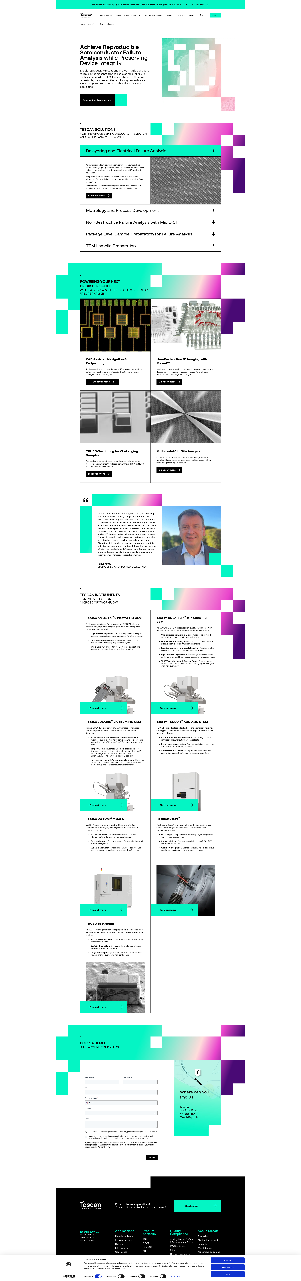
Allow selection (228, 1267)
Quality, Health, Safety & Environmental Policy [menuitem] (181, 1241)
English (213, 15)
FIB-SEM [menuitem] (147, 1243)
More (191, 15)
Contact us (191, 1205)
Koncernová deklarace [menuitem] (209, 1251)
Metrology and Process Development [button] (122, 210)
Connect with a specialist (97, 100)
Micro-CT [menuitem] (147, 1247)
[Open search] (201, 15)
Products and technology (128, 15)
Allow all (227, 1260)
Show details (176, 1276)
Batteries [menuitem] (120, 1244)
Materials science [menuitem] (124, 1236)
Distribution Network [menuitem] (208, 1240)
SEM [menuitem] (145, 1239)
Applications (106, 15)
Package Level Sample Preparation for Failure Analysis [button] (139, 234)
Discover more (97, 195)
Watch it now (198, 4)
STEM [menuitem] (145, 1251)
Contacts (180, 15)
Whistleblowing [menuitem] (205, 1248)
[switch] (121, 1276)
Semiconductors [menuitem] (123, 1240)
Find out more (97, 707)
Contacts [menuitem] (202, 1244)
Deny (228, 1274)
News (169, 15)
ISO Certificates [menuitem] (178, 1246)
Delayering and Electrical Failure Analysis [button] (126, 150)
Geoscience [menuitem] (121, 1251)
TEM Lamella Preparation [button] (111, 245)
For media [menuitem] (203, 1236)
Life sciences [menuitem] (121, 1248)
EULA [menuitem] (173, 1250)
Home (82, 24)
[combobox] (215, 15)
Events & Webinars (154, 15)
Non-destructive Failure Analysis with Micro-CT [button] (132, 222)
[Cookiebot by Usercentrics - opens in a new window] (69, 1276)
